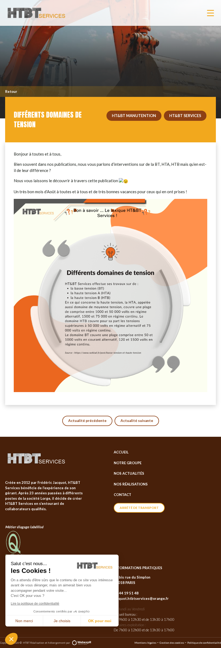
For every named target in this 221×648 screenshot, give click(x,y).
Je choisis (62, 621)
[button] (11, 638)
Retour (11, 91)
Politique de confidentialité (204, 642)
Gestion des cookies (172, 642)
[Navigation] (210, 13)
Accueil (121, 452)
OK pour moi (99, 621)
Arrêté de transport (139, 508)
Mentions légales (145, 642)
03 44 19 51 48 (126, 593)
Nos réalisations (131, 484)
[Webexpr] (81, 642)
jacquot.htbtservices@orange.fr (141, 598)
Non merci (24, 621)
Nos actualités (129, 473)
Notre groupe (127, 463)
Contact (122, 494)
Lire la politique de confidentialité (35, 603)
